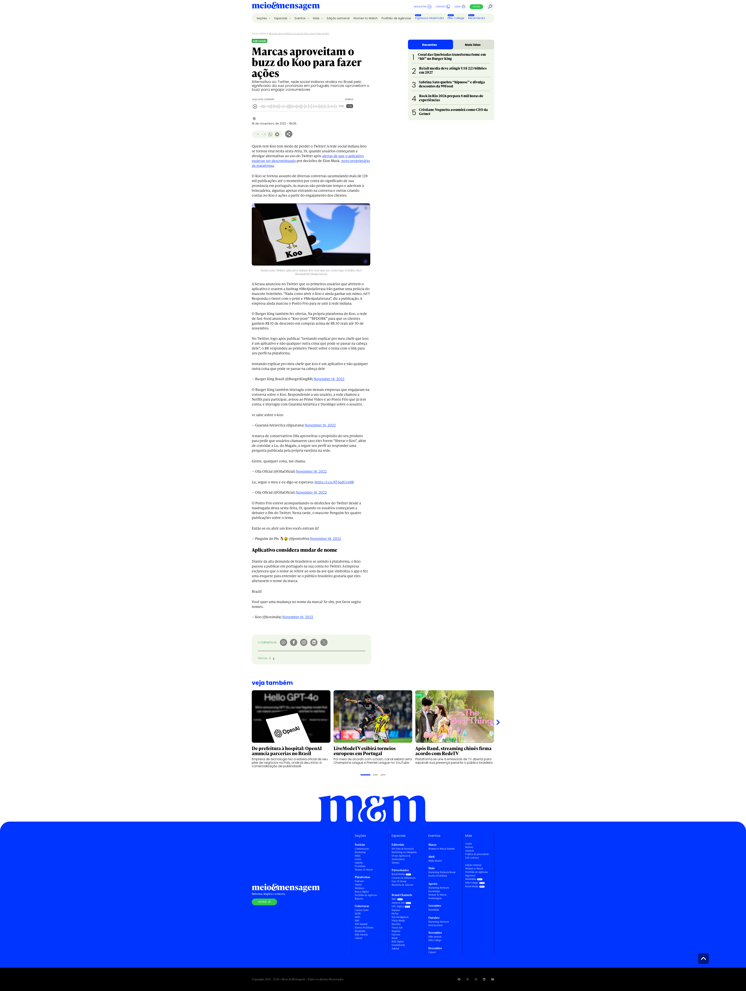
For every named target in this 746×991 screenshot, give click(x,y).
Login (457, 6)
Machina (396, 924)
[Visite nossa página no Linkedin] (484, 979)
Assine (476, 6)
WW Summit (361, 924)
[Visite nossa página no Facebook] (459, 979)
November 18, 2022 (329, 378)
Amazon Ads (398, 902)
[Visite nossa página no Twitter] (467, 979)
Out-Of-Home (399, 881)
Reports (359, 898)
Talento (395, 862)
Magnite (396, 931)
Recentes (429, 45)
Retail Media (476, 18)
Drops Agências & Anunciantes (401, 857)
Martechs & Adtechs (402, 884)
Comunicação (362, 848)
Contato (440, 6)
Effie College (456, 18)
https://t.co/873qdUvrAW (334, 481)
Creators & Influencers (404, 877)
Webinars (359, 888)
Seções (262, 18)
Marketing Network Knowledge (438, 889)
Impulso (396, 910)
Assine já (264, 902)
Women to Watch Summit (441, 848)
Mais (316, 18)
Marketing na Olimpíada (404, 852)
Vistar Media (398, 920)
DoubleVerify (398, 945)
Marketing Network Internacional (438, 923)
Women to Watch (365, 18)
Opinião (359, 862)
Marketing (360, 852)
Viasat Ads (397, 927)
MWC (358, 917)
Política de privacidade (477, 854)
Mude (395, 938)
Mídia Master (435, 860)
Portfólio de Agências (396, 18)
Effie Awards (361, 934)
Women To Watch (364, 869)
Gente (358, 859)
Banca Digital (362, 891)
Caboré (358, 938)
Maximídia (360, 931)
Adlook (395, 948)
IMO (394, 899)
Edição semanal (338, 18)
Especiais (281, 18)
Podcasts (359, 881)
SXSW (358, 913)
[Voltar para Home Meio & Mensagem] (286, 6)
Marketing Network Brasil (441, 872)
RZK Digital (398, 941)
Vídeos (358, 884)
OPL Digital (398, 906)
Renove (469, 847)
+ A (263, 134)
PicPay (395, 913)
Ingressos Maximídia (429, 18)
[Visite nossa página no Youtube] (492, 979)
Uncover (396, 934)
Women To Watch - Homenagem (438, 896)
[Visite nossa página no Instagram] (476, 979)
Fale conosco (472, 857)
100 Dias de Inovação (403, 848)
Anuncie (469, 850)
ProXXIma (360, 866)
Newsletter (420, 6)
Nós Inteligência (400, 917)
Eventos (300, 18)
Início (255, 33)
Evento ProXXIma (364, 927)
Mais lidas (473, 45)
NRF (357, 920)
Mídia (263, 33)
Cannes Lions (362, 910)
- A (257, 134)
